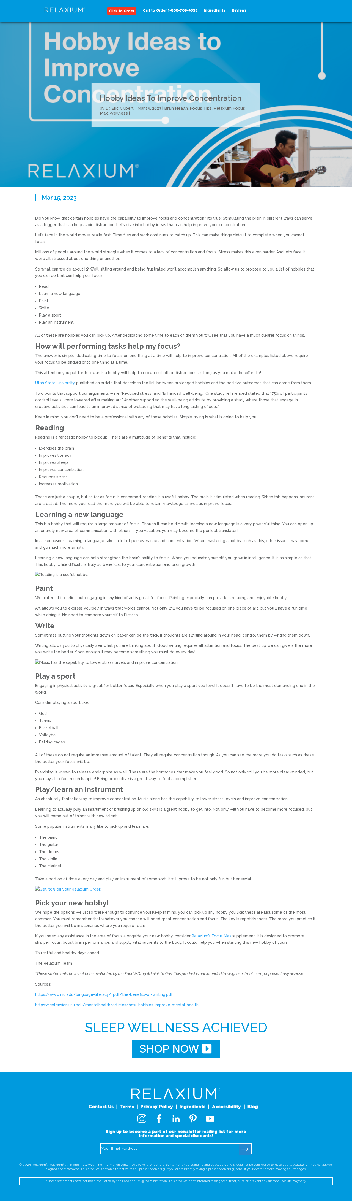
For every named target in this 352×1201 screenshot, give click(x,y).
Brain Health (176, 108)
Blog (253, 1107)
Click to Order (121, 11)
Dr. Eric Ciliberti (120, 108)
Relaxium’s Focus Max (212, 936)
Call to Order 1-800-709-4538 (170, 10)
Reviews (239, 10)
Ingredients (214, 10)
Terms (127, 1107)
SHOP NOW (169, 1049)
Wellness (118, 113)
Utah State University (55, 383)
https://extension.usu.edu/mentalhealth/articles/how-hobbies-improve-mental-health (117, 1005)
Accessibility (226, 1107)
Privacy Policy (157, 1107)
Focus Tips (201, 108)
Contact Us (101, 1107)
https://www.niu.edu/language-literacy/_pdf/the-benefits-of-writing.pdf (104, 994)
